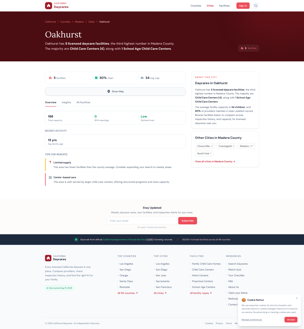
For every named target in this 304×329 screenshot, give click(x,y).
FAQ (230, 281)
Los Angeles (126, 263)
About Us (233, 287)
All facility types (199, 293)
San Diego (125, 269)
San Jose (161, 275)
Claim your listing (238, 292)
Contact (233, 304)
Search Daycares (238, 263)
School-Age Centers (203, 287)
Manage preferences (252, 319)
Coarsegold (226, 146)
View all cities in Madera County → (215, 161)
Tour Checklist (236, 275)
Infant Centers (200, 275)
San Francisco (164, 287)
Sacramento (163, 281)
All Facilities (83, 102)
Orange (124, 275)
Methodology (235, 298)
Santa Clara (126, 281)
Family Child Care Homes (206, 263)
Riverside (125, 287)
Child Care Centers (203, 269)
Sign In (243, 5)
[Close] (297, 298)
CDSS (150, 239)
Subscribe (188, 220)
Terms (229, 323)
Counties (196, 5)
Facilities (224, 5)
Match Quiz (234, 269)
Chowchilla (205, 146)
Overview (50, 102)
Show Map (118, 91)
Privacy (219, 323)
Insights (66, 102)
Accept (291, 319)
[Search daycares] (256, 5)
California (50, 21)
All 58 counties (126, 293)
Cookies (209, 323)
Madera (79, 21)
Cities (210, 5)
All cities (159, 293)
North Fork (204, 153)
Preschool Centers (202, 281)
